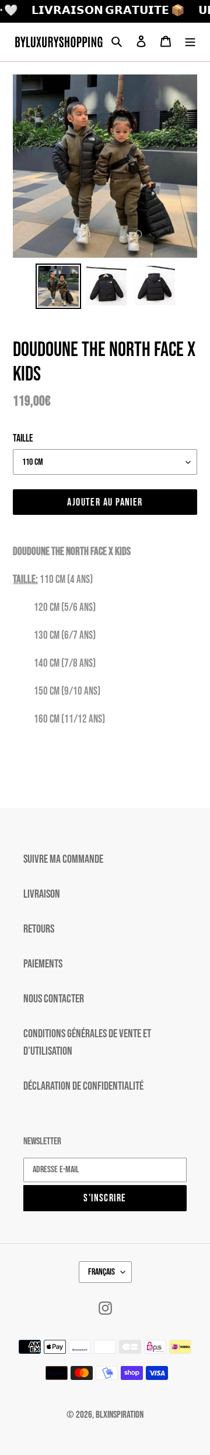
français (101, 1272)
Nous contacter (53, 999)
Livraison (41, 894)
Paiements (42, 964)
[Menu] (190, 41)
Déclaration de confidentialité (83, 1086)
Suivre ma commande (63, 859)
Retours (38, 929)
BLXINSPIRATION (120, 1415)
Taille (23, 438)
